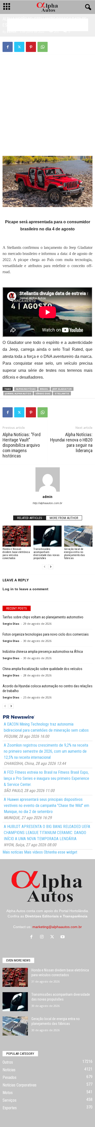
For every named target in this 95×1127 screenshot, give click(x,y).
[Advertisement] (48, 94)
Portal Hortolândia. (74, 911)
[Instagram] (43, 937)
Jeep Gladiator (62, 389)
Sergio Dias (11, 623)
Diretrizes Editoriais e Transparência (56, 916)
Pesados (9, 1077)
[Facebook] (8, 47)
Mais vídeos (33, 852)
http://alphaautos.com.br (47, 503)
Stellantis (62, 393)
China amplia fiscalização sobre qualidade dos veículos (42, 669)
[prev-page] (44, 566)
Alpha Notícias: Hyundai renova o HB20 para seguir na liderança (71, 442)
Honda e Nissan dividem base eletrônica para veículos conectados (16, 553)
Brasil (44, 389)
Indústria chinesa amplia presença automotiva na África (43, 652)
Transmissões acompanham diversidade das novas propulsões (46, 553)
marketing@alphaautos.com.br (57, 927)
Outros (8, 1062)
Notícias (9, 1069)
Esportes (10, 1107)
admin (11, 31)
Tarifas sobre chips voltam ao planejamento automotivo (43, 617)
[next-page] (50, 566)
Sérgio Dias (42, 393)
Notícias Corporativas (19, 1085)
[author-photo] (47, 479)
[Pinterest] (31, 47)
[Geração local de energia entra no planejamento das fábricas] (78, 536)
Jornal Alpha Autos (18, 393)
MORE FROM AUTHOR (64, 518)
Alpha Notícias (26, 389)
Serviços (9, 1100)
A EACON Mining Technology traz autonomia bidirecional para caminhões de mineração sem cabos (46, 727)
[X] (19, 47)
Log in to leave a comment (25, 589)
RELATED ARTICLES (29, 518)
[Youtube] (63, 937)
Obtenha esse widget (60, 852)
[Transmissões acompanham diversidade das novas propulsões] (47, 536)
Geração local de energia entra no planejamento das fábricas (74, 553)
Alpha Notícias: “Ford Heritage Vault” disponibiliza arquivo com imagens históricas (22, 445)
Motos (8, 1092)
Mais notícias (13, 852)
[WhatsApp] (42, 47)
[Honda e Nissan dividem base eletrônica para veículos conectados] (17, 536)
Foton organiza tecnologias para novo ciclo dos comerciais (46, 634)
